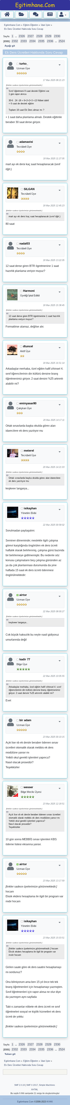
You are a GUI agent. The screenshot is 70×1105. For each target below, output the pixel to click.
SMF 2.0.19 (19, 1085)
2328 (39, 36)
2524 (62, 41)
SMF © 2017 (32, 1085)
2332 (15, 41)
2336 (50, 41)
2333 (24, 41)
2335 (41, 41)
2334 (32, 41)
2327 (31, 36)
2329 (48, 36)
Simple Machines (47, 1085)
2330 (57, 36)
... (16, 36)
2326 (22, 36)
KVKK (50, 1101)
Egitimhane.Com (25, 1101)
